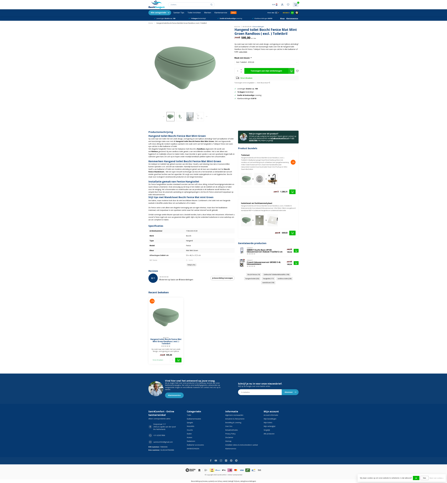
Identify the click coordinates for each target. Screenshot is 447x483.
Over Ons (228, 426)
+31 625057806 (159, 435)
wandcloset (268, 283)
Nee (424, 478)
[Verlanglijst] (288, 4)
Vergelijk (267, 430)
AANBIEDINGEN (193, 448)
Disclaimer (229, 437)
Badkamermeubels (194, 419)
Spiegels (190, 422)
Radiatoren (191, 441)
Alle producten (269, 434)
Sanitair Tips (178, 12)
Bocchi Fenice (254, 275)
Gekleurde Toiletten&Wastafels (276, 275)
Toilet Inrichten (194, 12)
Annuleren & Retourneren (234, 419)
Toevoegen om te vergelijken (244, 83)
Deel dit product (263, 83)
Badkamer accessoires (195, 445)
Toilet (189, 415)
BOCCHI (237, 26)
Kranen (189, 437)
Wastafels (190, 426)
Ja (416, 478)
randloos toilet (284, 279)
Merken (207, 12)
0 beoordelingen (258, 27)
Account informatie (271, 415)
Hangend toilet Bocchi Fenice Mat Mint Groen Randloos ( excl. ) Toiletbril (181, 23)
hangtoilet (268, 279)
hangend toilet (252, 279)
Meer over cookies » (437, 478)
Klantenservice (220, 12)
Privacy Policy (230, 434)
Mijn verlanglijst (269, 426)
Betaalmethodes (231, 430)
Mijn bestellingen (270, 419)
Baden (189, 434)
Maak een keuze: (242, 58)
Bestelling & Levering (233, 422)
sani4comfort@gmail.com (163, 442)
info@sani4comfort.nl (279, 138)
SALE (233, 12)
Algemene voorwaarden (234, 415)
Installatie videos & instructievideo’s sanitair (241, 445)
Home (150, 23)
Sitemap (228, 441)
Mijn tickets (268, 422)
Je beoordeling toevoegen (222, 278)
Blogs (282, 18)
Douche (190, 430)
